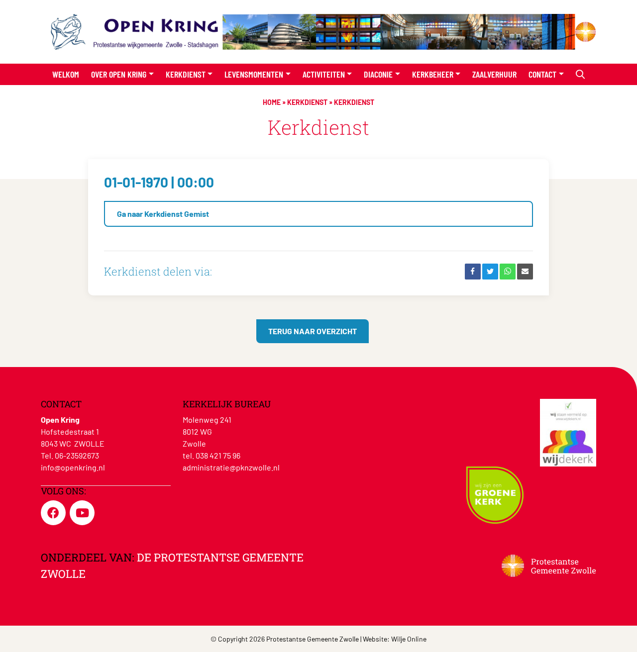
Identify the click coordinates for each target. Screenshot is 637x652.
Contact (542, 74)
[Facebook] (473, 271)
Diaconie (378, 74)
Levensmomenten (253, 74)
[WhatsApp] (508, 271)
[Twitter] (490, 271)
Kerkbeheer (432, 74)
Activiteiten (324, 74)
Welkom (65, 74)
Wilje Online (408, 639)
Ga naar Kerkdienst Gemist (163, 213)
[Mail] (525, 271)
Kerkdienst (186, 74)
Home (272, 102)
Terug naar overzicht (312, 331)
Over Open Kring (118, 74)
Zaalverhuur (494, 74)
